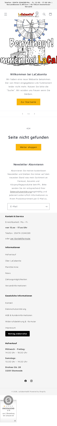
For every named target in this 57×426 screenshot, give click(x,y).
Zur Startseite (28, 102)
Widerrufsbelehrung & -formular (20, 321)
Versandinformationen (15, 285)
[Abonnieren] (46, 206)
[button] (6, 14)
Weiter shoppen (28, 147)
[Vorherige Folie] (22, 114)
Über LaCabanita (13, 261)
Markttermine (11, 267)
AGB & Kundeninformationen (18, 315)
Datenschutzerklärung (21, 191)
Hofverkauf (10, 254)
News (8, 273)
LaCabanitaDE (24, 391)
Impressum (10, 328)
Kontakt (9, 303)
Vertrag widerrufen (17, 334)
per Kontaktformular (20, 238)
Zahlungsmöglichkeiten (16, 279)
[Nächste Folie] (34, 114)
